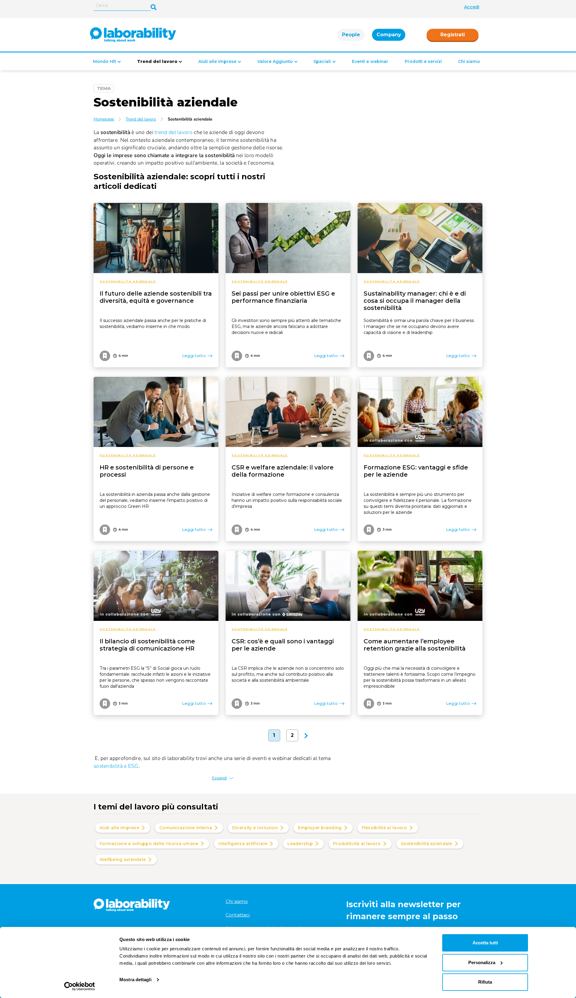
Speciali (322, 61)
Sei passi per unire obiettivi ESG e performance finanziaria (283, 297)
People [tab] (351, 34)
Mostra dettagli (135, 979)
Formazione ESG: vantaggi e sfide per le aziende (416, 471)
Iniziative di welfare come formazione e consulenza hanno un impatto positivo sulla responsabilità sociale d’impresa (287, 500)
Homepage (104, 119)
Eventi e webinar (370, 61)
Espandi (219, 778)
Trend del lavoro (157, 61)
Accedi (471, 7)
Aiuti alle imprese (217, 61)
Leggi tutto (194, 355)
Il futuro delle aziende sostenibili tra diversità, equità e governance (156, 297)
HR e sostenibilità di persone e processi (147, 471)
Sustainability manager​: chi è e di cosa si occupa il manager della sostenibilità (415, 300)
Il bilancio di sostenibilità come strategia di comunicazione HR (147, 645)
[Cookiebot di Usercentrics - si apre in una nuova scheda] (79, 986)
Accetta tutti (485, 942)
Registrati (452, 34)
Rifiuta (485, 982)
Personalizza (481, 962)
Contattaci (238, 915)
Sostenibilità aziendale (127, 281)
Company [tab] (388, 34)
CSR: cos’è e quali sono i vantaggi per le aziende (283, 645)
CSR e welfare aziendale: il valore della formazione (283, 471)
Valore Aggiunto (275, 61)
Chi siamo (469, 61)
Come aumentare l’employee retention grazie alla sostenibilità (415, 645)
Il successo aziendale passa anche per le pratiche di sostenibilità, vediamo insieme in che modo (153, 323)
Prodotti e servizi (423, 61)
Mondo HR (104, 61)
